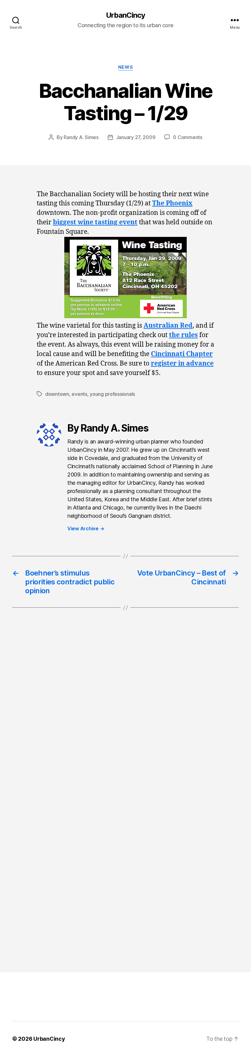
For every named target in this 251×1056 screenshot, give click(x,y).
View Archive (85, 528)
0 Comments (187, 137)
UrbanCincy (125, 15)
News (125, 67)
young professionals (112, 394)
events (79, 394)
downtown (57, 394)
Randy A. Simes (81, 137)
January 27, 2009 (135, 137)
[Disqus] (125, 714)
